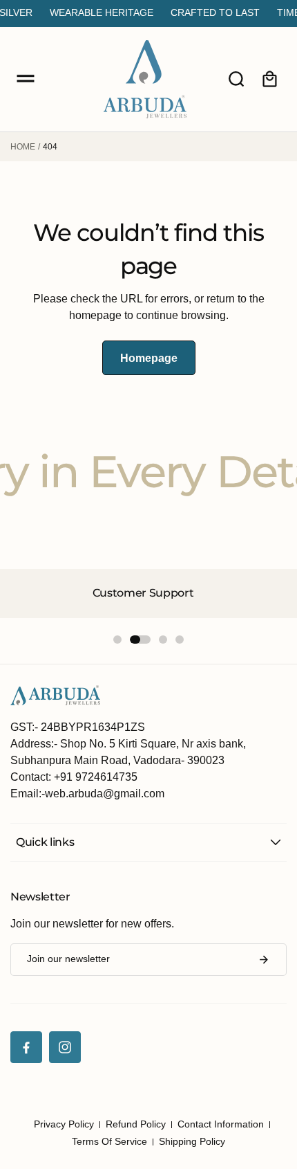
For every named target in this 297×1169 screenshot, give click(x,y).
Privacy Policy (64, 1124)
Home (22, 147)
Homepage (149, 358)
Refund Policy (136, 1124)
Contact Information (221, 1124)
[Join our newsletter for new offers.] (264, 959)
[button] (25, 79)
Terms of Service (109, 1141)
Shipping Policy (192, 1141)
